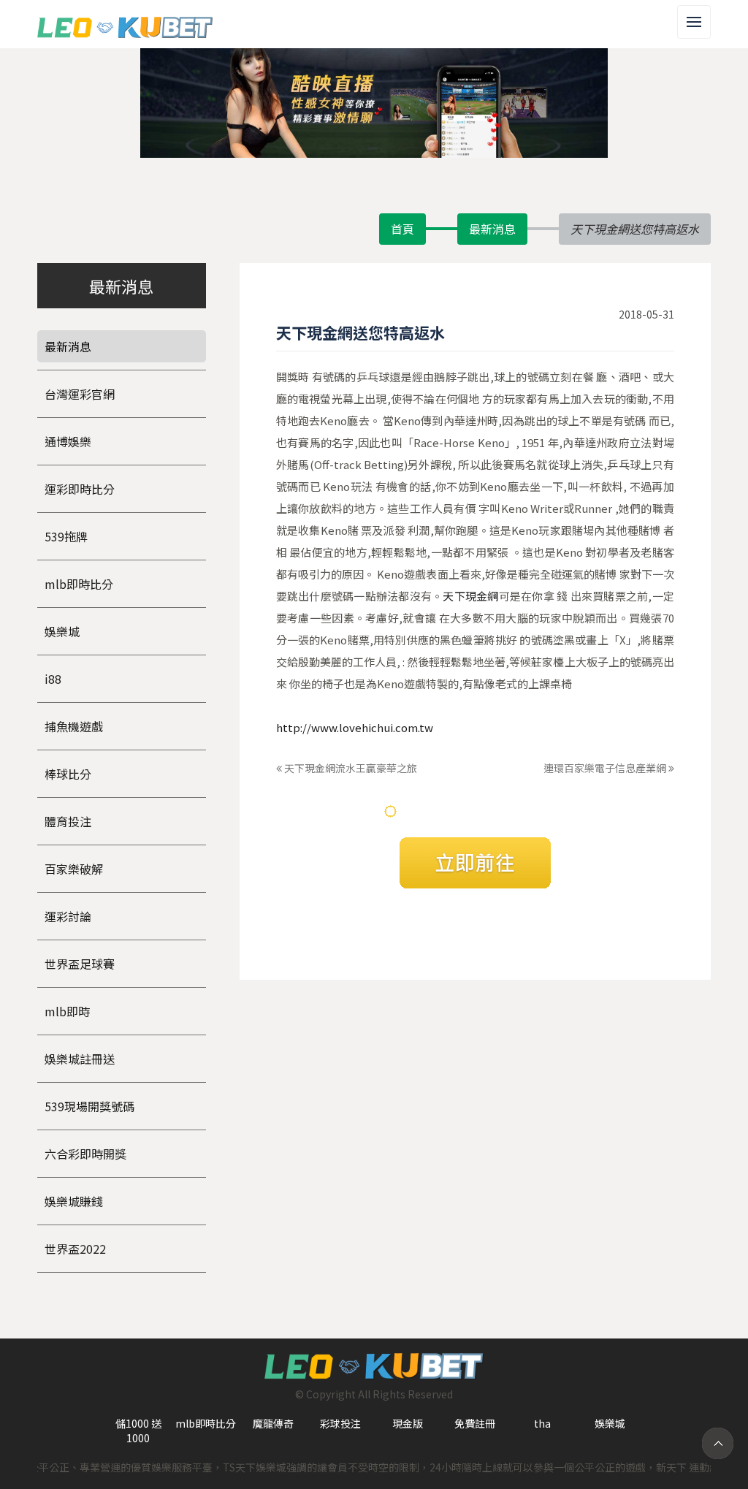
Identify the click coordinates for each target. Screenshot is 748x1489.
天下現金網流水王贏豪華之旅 (349, 768)
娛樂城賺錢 (74, 1201)
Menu (710, 13)
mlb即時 (67, 1011)
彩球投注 (340, 1423)
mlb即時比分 (79, 584)
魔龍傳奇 (273, 1423)
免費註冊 (474, 1423)
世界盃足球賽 (80, 963)
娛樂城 (62, 631)
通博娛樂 (68, 441)
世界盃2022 (75, 1248)
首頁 (402, 228)
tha (542, 1423)
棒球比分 (68, 773)
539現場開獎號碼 (89, 1106)
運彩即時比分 (80, 489)
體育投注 (68, 821)
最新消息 (492, 228)
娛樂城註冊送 (80, 1058)
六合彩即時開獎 (85, 1153)
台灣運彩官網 (80, 394)
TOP (717, 1443)
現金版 (407, 1423)
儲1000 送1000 (138, 1430)
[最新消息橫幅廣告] (374, 101)
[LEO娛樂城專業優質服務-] (125, 24)
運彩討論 (68, 916)
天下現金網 (470, 595)
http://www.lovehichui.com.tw (354, 727)
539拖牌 (66, 536)
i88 (53, 679)
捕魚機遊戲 (74, 726)
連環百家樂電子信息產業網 (605, 768)
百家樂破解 (74, 868)
